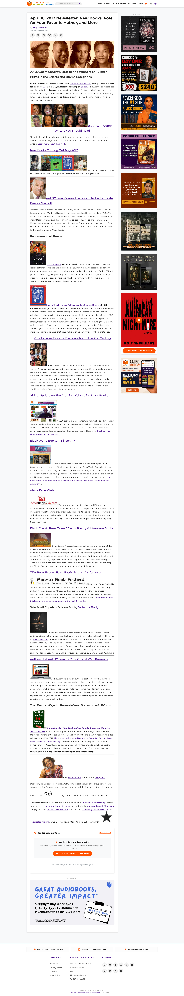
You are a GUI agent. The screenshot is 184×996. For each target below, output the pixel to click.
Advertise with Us (77, 968)
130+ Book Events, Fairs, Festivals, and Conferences (66, 572)
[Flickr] (121, 971)
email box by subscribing (93, 803)
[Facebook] (115, 965)
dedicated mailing (40, 822)
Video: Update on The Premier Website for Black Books (69, 395)
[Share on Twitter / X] (55, 35)
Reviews (115, 4)
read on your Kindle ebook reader (54, 806)
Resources (131, 4)
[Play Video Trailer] (139, 320)
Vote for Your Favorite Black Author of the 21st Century (72, 338)
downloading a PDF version (100, 806)
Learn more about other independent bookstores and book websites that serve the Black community (70, 480)
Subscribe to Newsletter (80, 964)
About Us (54, 964)
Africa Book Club (42, 490)
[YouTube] (110, 965)
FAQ (72, 971)
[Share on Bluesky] (49, 35)
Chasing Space (54, 264)
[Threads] (126, 965)
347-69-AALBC (78, 979)
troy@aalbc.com (40, 639)
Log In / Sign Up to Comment (73, 854)
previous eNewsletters (57, 809)
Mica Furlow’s (74, 777)
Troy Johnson (40, 27)
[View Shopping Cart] (146, 3)
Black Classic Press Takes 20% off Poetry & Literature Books (71, 528)
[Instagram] (104, 965)
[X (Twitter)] (121, 965)
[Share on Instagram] (38, 35)
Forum (140, 4)
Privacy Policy (56, 968)
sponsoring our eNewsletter (95, 809)
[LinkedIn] (110, 971)
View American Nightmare (140, 351)
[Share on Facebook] (32, 35)
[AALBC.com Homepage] (40, 3)
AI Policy (53, 971)
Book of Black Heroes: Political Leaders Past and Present (73, 305)
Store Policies (55, 975)
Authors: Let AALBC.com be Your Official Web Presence (69, 659)
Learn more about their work (51, 144)
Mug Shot (100, 777)
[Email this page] (61, 35)
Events (123, 4)
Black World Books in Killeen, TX (52, 440)
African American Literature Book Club (85, 993)
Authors (107, 4)
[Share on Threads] (44, 35)
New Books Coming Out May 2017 (54, 150)
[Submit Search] (78, 4)
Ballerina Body (88, 607)
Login (155, 4)
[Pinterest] (115, 971)
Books (99, 4)
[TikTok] (104, 971)
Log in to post (105, 833)
